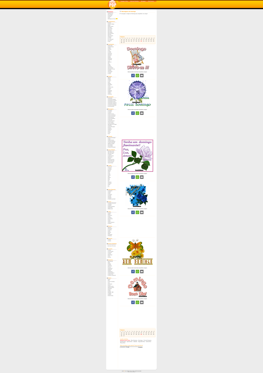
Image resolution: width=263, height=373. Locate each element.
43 (148, 41)
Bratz (109, 262)
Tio (108, 186)
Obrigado (110, 36)
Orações (109, 88)
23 (134, 39)
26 (141, 39)
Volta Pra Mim (110, 162)
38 (136, 41)
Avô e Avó (110, 166)
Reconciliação (110, 67)
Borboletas (110, 228)
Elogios (109, 57)
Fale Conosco (151, 1)
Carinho (109, 51)
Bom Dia (109, 34)
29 (148, 39)
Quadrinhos (110, 268)
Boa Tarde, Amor (111, 152)
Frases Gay (110, 119)
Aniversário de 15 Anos (112, 100)
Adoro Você (110, 45)
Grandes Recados (111, 120)
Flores (109, 216)
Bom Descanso (111, 33)
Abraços (109, 22)
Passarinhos (110, 218)
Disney (109, 263)
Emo (109, 280)
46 (121, 42)
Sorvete (109, 257)
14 (146, 38)
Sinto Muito (110, 71)
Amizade (109, 16)
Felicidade (110, 59)
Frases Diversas (111, 117)
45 (153, 41)
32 (121, 41)
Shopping (110, 235)
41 (143, 41)
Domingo (140, 340)
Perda (109, 64)
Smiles (109, 221)
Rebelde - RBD (110, 292)
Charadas (110, 204)
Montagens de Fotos (112, 18)
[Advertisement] (137, 24)
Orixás (109, 89)
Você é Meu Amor (111, 160)
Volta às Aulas (110, 295)
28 (146, 39)
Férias (109, 193)
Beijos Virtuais (110, 26)
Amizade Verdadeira (111, 141)
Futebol (109, 239)
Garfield (109, 264)
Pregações (110, 90)
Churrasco (110, 252)
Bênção (109, 77)
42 (146, 41)
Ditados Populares (111, 206)
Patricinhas (110, 234)
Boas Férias (110, 28)
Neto (109, 179)
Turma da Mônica (111, 272)
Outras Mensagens (111, 126)
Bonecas (109, 227)
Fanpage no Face (124, 1)
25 (138, 39)
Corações (110, 229)
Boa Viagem (110, 32)
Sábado (135, 341)
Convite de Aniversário (112, 105)
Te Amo (109, 73)
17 (154, 38)
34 (126, 41)
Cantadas (110, 154)
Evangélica (110, 84)
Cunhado (110, 169)
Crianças (109, 112)
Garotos (109, 240)
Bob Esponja (110, 261)
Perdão (109, 65)
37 (134, 41)
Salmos (109, 92)
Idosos (109, 285)
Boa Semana (110, 14)
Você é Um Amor (111, 161)
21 (129, 39)
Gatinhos (110, 217)
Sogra (109, 184)
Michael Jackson (111, 287)
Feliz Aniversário (111, 106)
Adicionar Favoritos (134, 1)
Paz (108, 63)
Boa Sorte (110, 29)
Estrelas (109, 232)
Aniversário (110, 15)
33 (124, 41)
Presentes (110, 66)
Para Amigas (110, 144)
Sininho (109, 270)
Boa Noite (110, 27)
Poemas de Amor (111, 159)
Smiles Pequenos (111, 222)
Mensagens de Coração (112, 124)
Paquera (109, 158)
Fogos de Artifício (111, 281)
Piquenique (110, 254)
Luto (109, 60)
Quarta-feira (123, 341)
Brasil (109, 279)
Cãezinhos (110, 215)
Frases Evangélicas (111, 118)
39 (138, 41)
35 (129, 41)
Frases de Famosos (111, 116)
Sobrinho (110, 183)
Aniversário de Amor (112, 101)
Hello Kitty (110, 265)
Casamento (110, 190)
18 (121, 39)
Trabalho (109, 293)
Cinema (109, 253)
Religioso (110, 91)
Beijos (109, 25)
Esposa (109, 170)
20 (126, 39)
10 (136, 38)
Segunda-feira (141, 341)
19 (124, 39)
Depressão (110, 53)
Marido (109, 177)
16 (151, 38)
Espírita (109, 83)
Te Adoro (109, 72)
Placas (109, 289)
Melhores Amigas (111, 143)
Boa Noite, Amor (111, 151)
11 (139, 38)
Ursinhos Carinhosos (112, 275)
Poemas (109, 127)
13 (144, 38)
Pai (108, 180)
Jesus (109, 85)
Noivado (109, 196)
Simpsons (110, 269)
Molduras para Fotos (125, 340)
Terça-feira (122, 342)
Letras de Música (111, 123)
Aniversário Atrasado (112, 99)
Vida (109, 133)
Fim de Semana (147, 340)
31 (153, 39)
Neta (109, 178)
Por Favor (110, 40)
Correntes (110, 111)
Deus (109, 82)
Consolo (109, 52)
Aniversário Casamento (112, 102)
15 (149, 38)
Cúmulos (109, 205)
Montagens (143, 1)
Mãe (109, 176)
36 (131, 41)
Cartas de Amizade (111, 142)
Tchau (109, 41)
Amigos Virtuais (111, 140)
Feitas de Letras (111, 113)
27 (143, 39)
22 (131, 39)
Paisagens (110, 288)
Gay (109, 282)
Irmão (109, 173)
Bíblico (109, 78)
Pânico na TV (110, 208)
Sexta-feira (148, 341)
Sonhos (109, 130)
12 (141, 38)
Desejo (109, 56)
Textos (109, 132)
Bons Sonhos (110, 35)
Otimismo (110, 125)
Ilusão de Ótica (111, 286)
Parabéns (110, 197)
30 (151, 39)
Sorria (109, 131)
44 (151, 41)
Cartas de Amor (111, 155)
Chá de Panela (110, 251)
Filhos (109, 171)
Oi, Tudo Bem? (111, 39)
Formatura (110, 194)
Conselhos (110, 110)
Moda (109, 233)
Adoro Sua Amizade (111, 137)
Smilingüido (110, 271)
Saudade (109, 70)
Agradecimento (111, 46)
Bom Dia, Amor (111, 153)
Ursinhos (109, 223)
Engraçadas (110, 207)
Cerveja (109, 250)
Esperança (110, 58)
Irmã (109, 172)
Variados (109, 294)
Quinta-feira (129, 341)
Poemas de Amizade (111, 147)
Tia (108, 185)
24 (136, 39)
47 (124, 42)
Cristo (109, 81)
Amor (109, 17)
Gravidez (109, 195)
